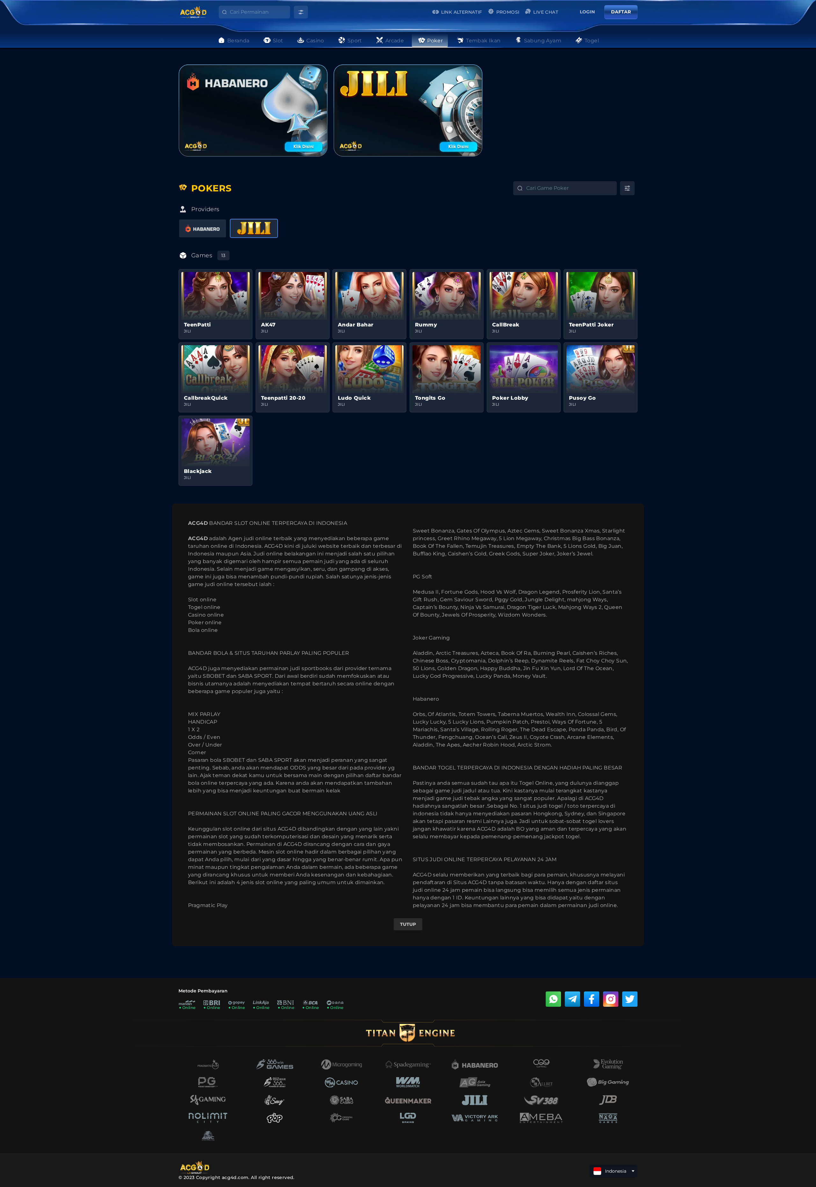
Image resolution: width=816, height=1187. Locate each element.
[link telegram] (572, 999)
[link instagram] (611, 999)
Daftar (621, 12)
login (587, 12)
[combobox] (260, 12)
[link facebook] (591, 999)
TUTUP (408, 924)
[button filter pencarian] (301, 12)
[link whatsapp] (553, 999)
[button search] (219, 13)
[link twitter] (630, 999)
